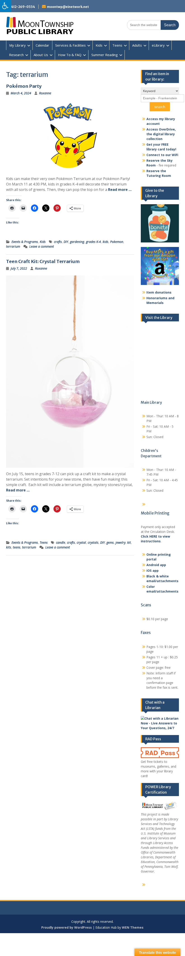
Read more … (120, 189)
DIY (66, 242)
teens (16, 547)
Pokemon (116, 242)
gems (110, 542)
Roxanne (45, 93)
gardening (77, 242)
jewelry (120, 542)
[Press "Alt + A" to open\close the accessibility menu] (5, 6)
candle (60, 542)
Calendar (42, 45)
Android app (156, 565)
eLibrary (158, 45)
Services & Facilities (70, 45)
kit (129, 542)
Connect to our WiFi (162, 155)
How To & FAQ (69, 54)
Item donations (158, 292)
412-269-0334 (23, 7)
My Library (17, 45)
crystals (93, 542)
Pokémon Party (24, 86)
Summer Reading (104, 54)
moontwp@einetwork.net (68, 7)
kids (105, 242)
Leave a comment (41, 246)
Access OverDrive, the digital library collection (161, 134)
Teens (117, 45)
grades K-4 (93, 242)
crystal (81, 542)
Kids (99, 45)
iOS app (152, 570)
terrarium (13, 246)
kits (8, 547)
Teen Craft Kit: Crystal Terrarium (43, 261)
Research (16, 54)
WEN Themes (132, 927)
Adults (137, 45)
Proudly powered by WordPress (66, 927)
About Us (41, 54)
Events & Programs (25, 242)
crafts (58, 242)
